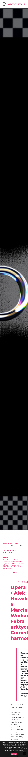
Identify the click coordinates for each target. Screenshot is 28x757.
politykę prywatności (19, 752)
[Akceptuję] (26, 749)
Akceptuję (13, 754)
